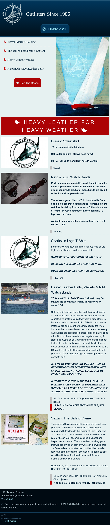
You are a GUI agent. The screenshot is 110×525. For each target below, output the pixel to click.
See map (8, 499)
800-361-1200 (56, 28)
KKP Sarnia (11, 521)
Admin (3, 514)
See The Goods (29, 83)
